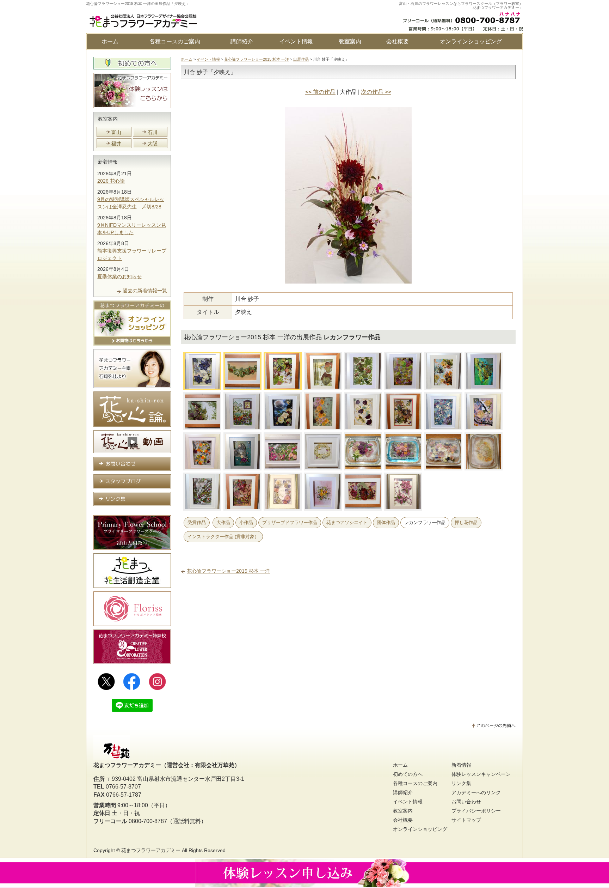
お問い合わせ (466, 801)
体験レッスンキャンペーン (481, 774)
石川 (153, 132)
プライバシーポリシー (476, 811)
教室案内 (350, 41)
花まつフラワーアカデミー (150, 850)
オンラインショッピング (471, 41)
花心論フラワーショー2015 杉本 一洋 (256, 59)
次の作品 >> (376, 92)
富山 (116, 132)
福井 (116, 143)
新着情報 (108, 162)
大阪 (153, 143)
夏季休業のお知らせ (119, 276)
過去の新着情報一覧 (145, 290)
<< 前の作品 (320, 92)
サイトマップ (466, 820)
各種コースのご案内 (174, 41)
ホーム (110, 41)
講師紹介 (241, 41)
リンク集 (461, 783)
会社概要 (397, 41)
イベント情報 (296, 41)
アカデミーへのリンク (476, 792)
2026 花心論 (111, 181)
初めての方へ (408, 774)
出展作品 (301, 59)
